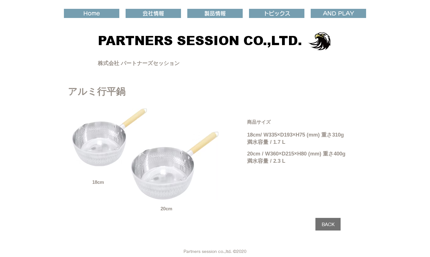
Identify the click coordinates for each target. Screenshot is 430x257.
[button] (153, 13)
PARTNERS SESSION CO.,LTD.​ (200, 41)
